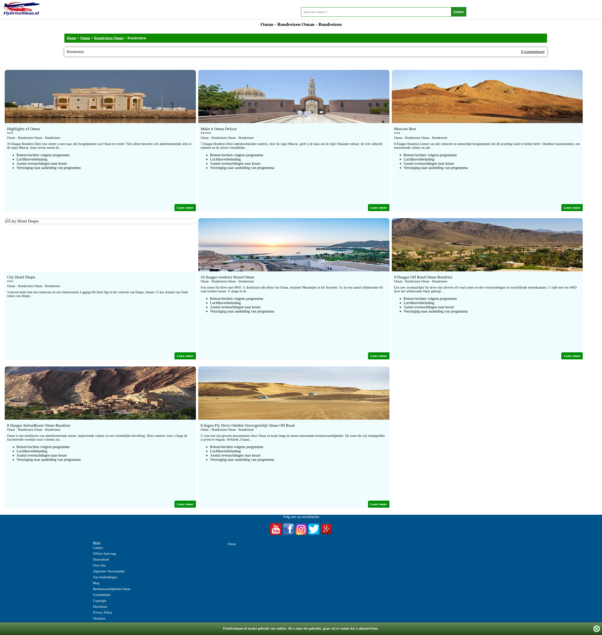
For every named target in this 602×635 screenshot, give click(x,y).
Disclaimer (100, 606)
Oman (85, 38)
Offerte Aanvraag (104, 553)
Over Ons (99, 565)
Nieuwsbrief (101, 559)
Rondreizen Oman (108, 38)
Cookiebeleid (101, 595)
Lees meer (185, 207)
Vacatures (99, 618)
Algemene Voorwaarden (109, 571)
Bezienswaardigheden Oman (111, 589)
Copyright (99, 601)
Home (71, 38)
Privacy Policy (102, 612)
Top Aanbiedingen (105, 577)
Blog (96, 583)
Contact (98, 548)
